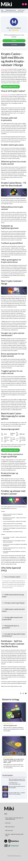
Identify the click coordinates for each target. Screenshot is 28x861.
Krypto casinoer (4, 69)
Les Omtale (14, 44)
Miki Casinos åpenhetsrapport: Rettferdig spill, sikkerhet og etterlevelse (17, 780)
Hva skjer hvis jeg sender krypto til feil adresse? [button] (13, 635)
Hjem (2, 10)
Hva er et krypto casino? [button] (12, 577)
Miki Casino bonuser (10, 826)
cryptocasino (5, 94)
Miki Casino (2, 439)
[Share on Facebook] (21, 693)
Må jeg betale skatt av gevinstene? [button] (10, 627)
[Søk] (23, 4)
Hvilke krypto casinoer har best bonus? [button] (13, 610)
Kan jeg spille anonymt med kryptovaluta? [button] (12, 618)
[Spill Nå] (14, 22)
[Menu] (26, 4)
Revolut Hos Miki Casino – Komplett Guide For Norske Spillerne (17, 793)
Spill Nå (14, 40)
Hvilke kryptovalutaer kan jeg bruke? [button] (13, 595)
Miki (11, 399)
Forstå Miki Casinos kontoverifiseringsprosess (15, 783)
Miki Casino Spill (9, 830)
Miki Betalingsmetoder (11, 10)
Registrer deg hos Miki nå (10, 86)
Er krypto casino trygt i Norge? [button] (15, 603)
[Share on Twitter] (23, 693)
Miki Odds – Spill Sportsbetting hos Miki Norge (14, 835)
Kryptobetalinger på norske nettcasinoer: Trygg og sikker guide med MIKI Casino (13, 760)
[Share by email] (26, 693)
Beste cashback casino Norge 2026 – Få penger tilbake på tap (14, 818)
